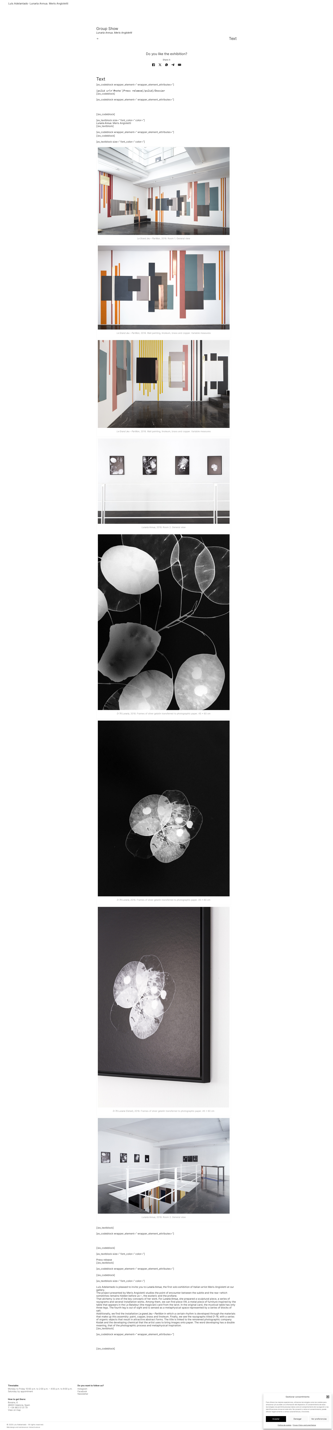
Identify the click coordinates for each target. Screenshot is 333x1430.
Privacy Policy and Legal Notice (304, 1425)
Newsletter (83, 1394)
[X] (160, 65)
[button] (327, 1397)
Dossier (160, 90)
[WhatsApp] (166, 65)
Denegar (298, 1419)
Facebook (82, 1391)
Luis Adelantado (18, 3)
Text (233, 38)
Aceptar (276, 1419)
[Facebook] (153, 65)
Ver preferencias (319, 1419)
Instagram (82, 1389)
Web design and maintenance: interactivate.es (23, 1427)
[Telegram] (173, 65)
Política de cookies (284, 1425)
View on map (14, 1410)
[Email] (179, 65)
